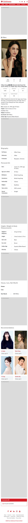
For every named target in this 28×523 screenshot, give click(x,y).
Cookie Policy (12, 516)
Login (3, 503)
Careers (13, 515)
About (5, 515)
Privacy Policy (18, 518)
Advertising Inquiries (20, 515)
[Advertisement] (14, 21)
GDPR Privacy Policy (20, 516)
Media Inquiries (7, 516)
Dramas (18, 4)
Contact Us (9, 515)
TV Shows (23, 4)
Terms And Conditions (11, 518)
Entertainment (12, 4)
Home (3, 4)
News (6, 4)
